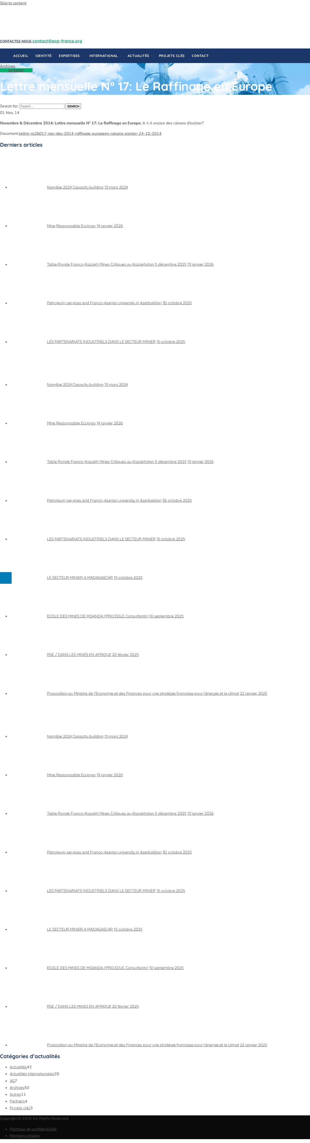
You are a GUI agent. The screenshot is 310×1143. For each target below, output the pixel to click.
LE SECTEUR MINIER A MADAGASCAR (80, 577)
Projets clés (172, 56)
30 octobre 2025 (177, 302)
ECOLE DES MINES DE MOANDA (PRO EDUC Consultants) (97, 616)
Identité (43, 56)
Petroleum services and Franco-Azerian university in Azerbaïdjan (104, 302)
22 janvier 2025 (253, 693)
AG (12, 1080)
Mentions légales (25, 1135)
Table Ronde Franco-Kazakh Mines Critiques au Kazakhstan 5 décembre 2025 (116, 264)
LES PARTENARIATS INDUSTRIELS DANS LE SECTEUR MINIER (101, 341)
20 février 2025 (125, 654)
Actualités (18, 1066)
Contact (200, 56)
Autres (15, 1094)
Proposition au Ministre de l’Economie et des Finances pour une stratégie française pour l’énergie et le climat (143, 693)
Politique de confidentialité (33, 1129)
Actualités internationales (32, 1073)
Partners (17, 1101)
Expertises (69, 56)
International (103, 56)
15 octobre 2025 (170, 341)
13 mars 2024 (116, 187)
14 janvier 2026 (110, 225)
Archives (17, 1087)
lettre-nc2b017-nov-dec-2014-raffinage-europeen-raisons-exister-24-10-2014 (90, 133)
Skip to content (13, 3)
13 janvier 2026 (200, 264)
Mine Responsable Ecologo (71, 225)
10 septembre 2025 (166, 616)
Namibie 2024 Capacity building (75, 187)
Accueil (20, 56)
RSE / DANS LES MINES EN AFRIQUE (79, 654)
